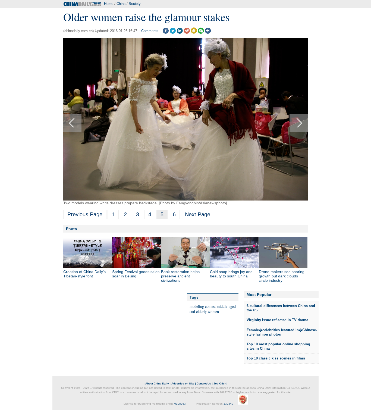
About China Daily (157, 383)
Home (108, 4)
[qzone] (194, 32)
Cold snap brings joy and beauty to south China (231, 274)
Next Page (197, 214)
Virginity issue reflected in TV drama (277, 320)
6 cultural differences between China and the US (281, 308)
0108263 (180, 403)
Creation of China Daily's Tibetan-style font (84, 274)
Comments (149, 31)
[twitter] (172, 32)
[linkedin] (180, 32)
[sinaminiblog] (187, 32)
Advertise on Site (182, 383)
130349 (228, 403)
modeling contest (203, 306)
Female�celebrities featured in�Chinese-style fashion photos (282, 332)
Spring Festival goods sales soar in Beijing (135, 274)
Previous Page (84, 214)
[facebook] (165, 32)
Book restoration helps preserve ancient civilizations (180, 276)
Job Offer (219, 383)
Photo (71, 229)
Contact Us (204, 383)
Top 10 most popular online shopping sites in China (278, 346)
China (121, 4)
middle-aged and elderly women (213, 309)
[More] (208, 32)
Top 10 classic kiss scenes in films (276, 358)
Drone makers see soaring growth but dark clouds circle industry (281, 276)
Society (135, 4)
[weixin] (201, 32)
